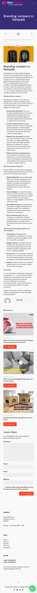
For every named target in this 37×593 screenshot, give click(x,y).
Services (6, 542)
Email (5, 471)
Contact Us (7, 547)
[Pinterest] (20, 590)
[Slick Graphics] (13, 3)
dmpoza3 (17, 40)
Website (6, 479)
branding (6, 91)
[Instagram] (23, 590)
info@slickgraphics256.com (12, 569)
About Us (6, 546)
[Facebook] (14, 590)
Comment (7, 441)
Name (5, 464)
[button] (32, 588)
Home (5, 540)
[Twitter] (17, 590)
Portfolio (6, 544)
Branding (14, 275)
